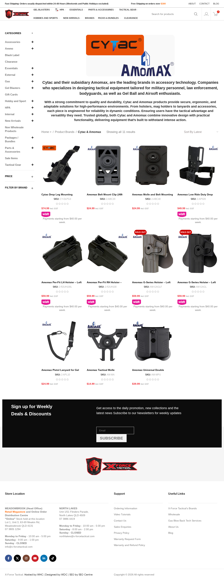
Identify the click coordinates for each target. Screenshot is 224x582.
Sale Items (11, 158)
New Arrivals (13, 120)
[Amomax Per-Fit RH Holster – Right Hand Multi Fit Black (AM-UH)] (108, 253)
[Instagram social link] (26, 558)
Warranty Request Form (127, 539)
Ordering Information (125, 508)
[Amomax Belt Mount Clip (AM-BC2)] (108, 165)
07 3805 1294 (13, 529)
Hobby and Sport (15, 101)
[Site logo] (17, 13)
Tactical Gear (13, 164)
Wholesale (174, 514)
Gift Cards (11, 94)
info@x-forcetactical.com (19, 546)
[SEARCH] (196, 14)
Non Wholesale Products (14, 129)
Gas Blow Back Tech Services (184, 520)
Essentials (11, 68)
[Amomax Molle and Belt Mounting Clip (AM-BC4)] (153, 165)
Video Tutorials (122, 514)
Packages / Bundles (11, 139)
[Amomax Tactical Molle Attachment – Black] (108, 341)
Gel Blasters (12, 87)
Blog (170, 532)
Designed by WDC (56, 574)
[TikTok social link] (52, 558)
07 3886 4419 (67, 518)
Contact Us (120, 520)
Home (45, 131)
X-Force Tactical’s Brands (182, 508)
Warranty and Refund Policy (129, 545)
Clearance (11, 61)
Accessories (12, 41)
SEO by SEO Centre (81, 574)
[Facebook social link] (8, 558)
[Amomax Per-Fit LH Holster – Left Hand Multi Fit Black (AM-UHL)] (62, 253)
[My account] (206, 14)
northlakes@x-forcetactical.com (77, 536)
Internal (9, 114)
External (10, 74)
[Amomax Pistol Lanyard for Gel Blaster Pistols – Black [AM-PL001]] (62, 341)
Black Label (12, 55)
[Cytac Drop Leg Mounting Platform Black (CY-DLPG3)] (62, 165)
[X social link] (17, 558)
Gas (7, 81)
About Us (173, 526)
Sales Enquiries (122, 526)
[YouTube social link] (35, 558)
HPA (7, 107)
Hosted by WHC (33, 574)
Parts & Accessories (12, 149)
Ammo (9, 48)
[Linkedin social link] (43, 558)
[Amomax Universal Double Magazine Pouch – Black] (153, 341)
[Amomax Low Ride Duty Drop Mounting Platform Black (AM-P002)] (198, 165)
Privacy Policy (121, 532)
